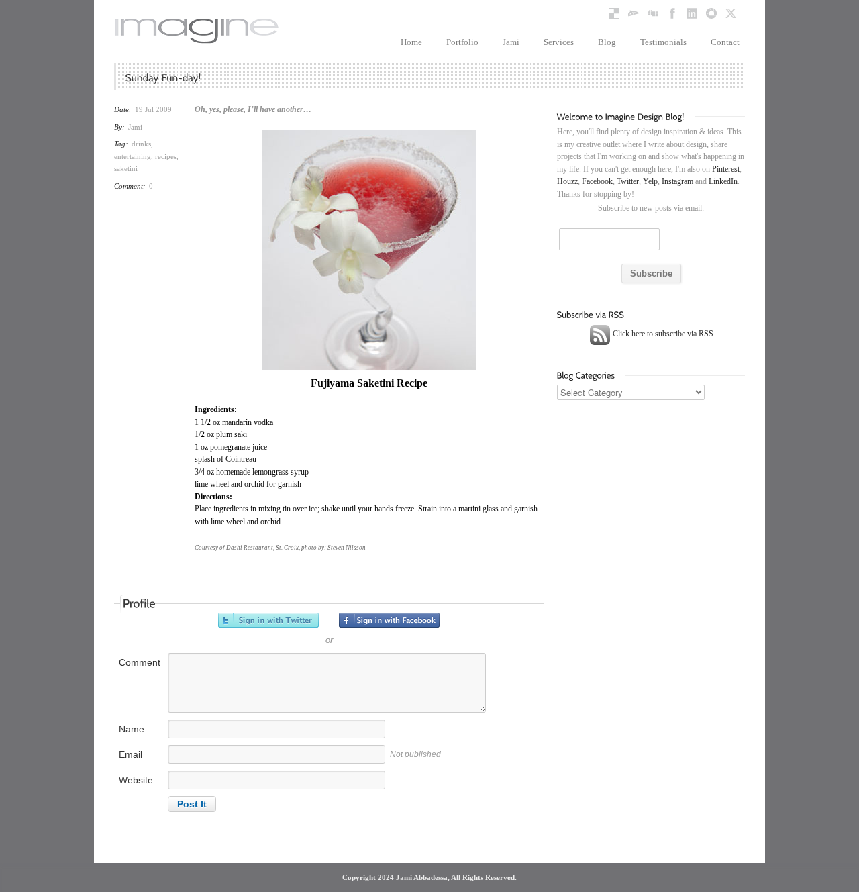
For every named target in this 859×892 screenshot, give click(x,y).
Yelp (650, 181)
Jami (511, 42)
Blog (607, 42)
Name (131, 729)
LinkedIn (723, 181)
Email (130, 754)
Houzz (567, 181)
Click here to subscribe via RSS (662, 333)
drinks (141, 144)
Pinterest (726, 169)
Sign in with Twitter (268, 620)
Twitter (628, 181)
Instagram (677, 181)
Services (559, 42)
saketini (126, 168)
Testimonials (663, 42)
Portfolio (462, 42)
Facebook (597, 181)
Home (411, 42)
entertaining (132, 156)
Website (136, 780)
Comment (139, 662)
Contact (725, 42)
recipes (165, 156)
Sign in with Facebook (389, 620)
